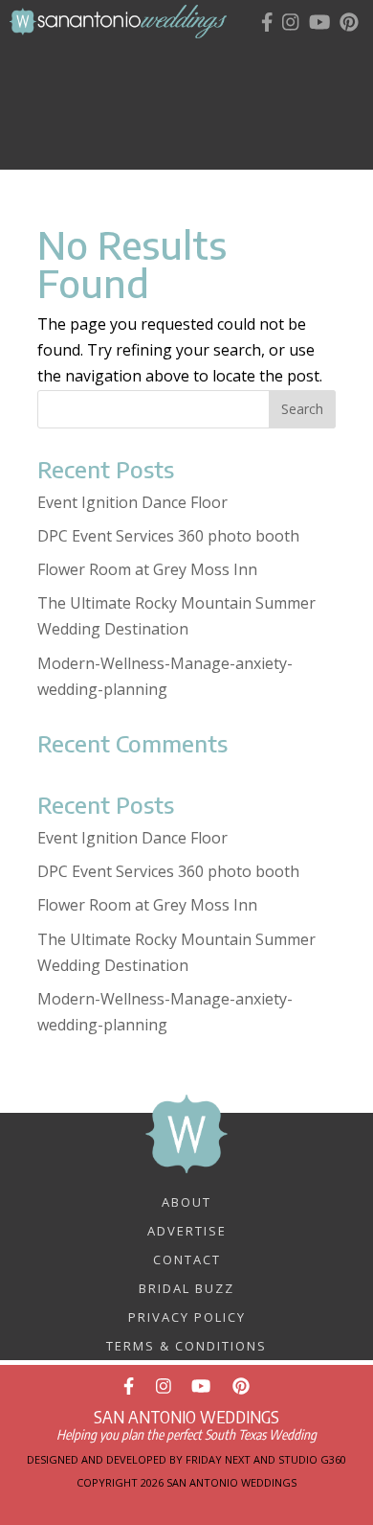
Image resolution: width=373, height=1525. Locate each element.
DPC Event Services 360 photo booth (168, 535)
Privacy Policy (187, 1316)
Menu (202, 59)
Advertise (187, 1229)
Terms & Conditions (186, 1344)
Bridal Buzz (186, 1287)
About (186, 1201)
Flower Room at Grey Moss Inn (147, 569)
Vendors (197, 95)
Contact (187, 1258)
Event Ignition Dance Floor (132, 502)
